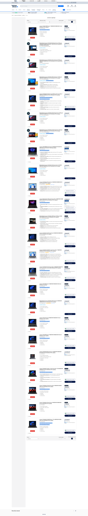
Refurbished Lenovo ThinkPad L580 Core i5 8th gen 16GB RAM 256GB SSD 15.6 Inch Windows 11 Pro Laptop (51, 217)
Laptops (13, 9)
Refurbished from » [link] (70, 190)
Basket (75, 6)
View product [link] (70, 39)
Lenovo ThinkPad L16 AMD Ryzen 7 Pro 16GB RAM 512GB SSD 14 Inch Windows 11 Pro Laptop (50, 420)
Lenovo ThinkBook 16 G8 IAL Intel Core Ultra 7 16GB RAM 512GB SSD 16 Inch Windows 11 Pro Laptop (51, 251)
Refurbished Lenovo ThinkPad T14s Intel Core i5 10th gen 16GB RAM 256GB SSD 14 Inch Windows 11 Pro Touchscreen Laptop (51, 61)
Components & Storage (39, 10)
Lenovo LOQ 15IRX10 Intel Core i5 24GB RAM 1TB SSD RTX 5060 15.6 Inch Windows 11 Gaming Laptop (51, 147)
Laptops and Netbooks (17, 15)
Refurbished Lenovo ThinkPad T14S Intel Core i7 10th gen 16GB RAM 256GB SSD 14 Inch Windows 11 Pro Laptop (51, 77)
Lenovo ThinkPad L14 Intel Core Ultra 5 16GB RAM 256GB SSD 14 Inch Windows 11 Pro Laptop (51, 386)
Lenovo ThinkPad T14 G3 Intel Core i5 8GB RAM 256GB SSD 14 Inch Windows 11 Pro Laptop (51, 234)
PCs (16, 9)
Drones (50, 9)
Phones (43, 9)
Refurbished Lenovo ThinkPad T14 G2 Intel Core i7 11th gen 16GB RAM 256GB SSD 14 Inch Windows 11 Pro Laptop (51, 130)
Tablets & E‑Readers (28, 10)
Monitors (20, 9)
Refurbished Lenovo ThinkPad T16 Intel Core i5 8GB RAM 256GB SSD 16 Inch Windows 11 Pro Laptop (51, 301)
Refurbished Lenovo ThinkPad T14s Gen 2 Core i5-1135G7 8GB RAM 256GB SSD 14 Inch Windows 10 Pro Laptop (51, 166)
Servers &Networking (54, 10)
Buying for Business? (15, 2)
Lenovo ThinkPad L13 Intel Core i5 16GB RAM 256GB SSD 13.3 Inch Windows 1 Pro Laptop (50, 403)
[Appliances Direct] (23, 0)
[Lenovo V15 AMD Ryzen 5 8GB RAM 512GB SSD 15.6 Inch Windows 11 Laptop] (32, 294)
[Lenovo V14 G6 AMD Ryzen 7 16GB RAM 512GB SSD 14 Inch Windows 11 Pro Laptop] (32, 36)
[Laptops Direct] (15, 1)
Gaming (24, 9)
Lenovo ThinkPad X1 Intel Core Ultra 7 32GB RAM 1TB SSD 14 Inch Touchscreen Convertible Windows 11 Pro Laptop (51, 267)
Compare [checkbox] (29, 39)
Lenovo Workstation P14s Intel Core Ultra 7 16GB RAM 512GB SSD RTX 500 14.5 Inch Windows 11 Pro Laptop (51, 200)
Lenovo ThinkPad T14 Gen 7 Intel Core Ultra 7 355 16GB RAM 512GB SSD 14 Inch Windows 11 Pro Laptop (51, 369)
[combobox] (42, 6)
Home (12, 15)
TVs (46, 9)
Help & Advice (69, 9)
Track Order (72, 6)
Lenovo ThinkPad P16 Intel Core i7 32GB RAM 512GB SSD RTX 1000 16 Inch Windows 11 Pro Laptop (50, 352)
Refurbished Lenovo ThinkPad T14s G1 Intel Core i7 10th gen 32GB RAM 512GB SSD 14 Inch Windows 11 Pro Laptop (51, 113)
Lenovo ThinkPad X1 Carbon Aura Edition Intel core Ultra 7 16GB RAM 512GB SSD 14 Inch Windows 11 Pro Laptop (51, 94)
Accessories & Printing (33, 10)
